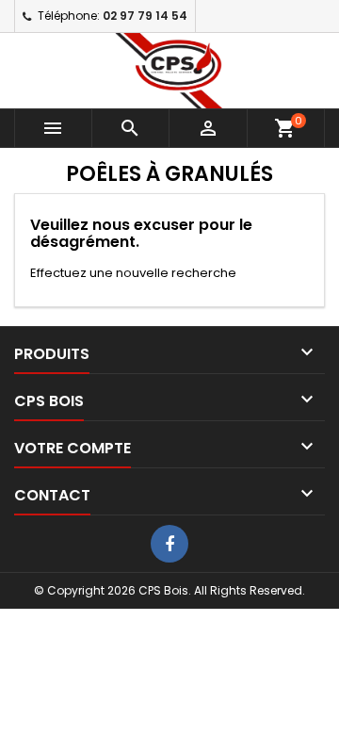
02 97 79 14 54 (145, 16)
